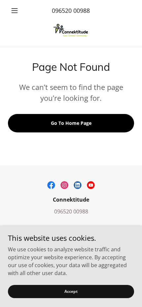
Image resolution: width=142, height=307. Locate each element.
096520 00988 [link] (71, 10)
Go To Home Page (71, 123)
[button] (17, 10)
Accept (71, 291)
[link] (71, 31)
